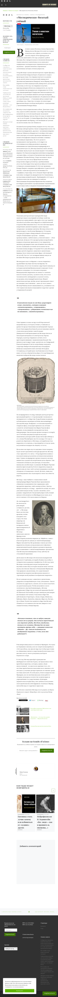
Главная (5, 10)
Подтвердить (19, 990)
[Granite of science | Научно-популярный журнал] (49, 4)
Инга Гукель (20, 44)
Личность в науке (13, 10)
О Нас (42, 928)
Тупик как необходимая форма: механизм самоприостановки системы (7, 155)
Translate (8, 30)
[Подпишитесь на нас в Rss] (10, 1)
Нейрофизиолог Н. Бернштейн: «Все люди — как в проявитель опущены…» (44, 822)
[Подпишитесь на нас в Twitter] (7, 1)
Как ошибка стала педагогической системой (7, 88)
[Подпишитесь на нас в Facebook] (2, 1)
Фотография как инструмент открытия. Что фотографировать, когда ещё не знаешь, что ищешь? (8, 114)
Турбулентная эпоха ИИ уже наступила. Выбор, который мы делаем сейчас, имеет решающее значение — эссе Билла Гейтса (7, 99)
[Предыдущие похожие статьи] (49, 790)
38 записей (23, 775)
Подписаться (47, 750)
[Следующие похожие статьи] (53, 790)
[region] (19, 986)
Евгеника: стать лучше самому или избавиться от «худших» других (25, 822)
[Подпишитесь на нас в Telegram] (4, 1)
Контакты (43, 926)
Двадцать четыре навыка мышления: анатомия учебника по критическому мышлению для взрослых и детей (8, 128)
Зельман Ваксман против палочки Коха (40, 726)
